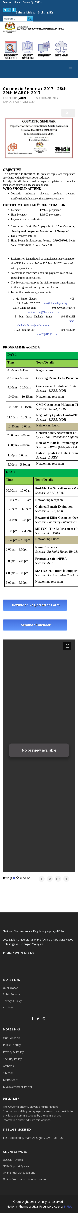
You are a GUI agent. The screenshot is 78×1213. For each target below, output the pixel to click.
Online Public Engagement (19, 1172)
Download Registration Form (35, 605)
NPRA (68, 1206)
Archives (8, 1007)
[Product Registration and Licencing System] (28, 50)
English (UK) (45, 12)
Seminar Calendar (35, 625)
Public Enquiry (11, 994)
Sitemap (8, 1073)
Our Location (10, 988)
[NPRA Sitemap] (61, 50)
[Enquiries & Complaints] (45, 50)
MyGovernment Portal (17, 1087)
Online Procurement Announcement (25, 1179)
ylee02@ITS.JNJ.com (47, 334)
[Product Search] (11, 50)
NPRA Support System (16, 1166)
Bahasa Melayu (26, 12)
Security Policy (12, 1059)
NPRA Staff (10, 1080)
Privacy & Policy (12, 1001)
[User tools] (68, 113)
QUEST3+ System (13, 1160)
